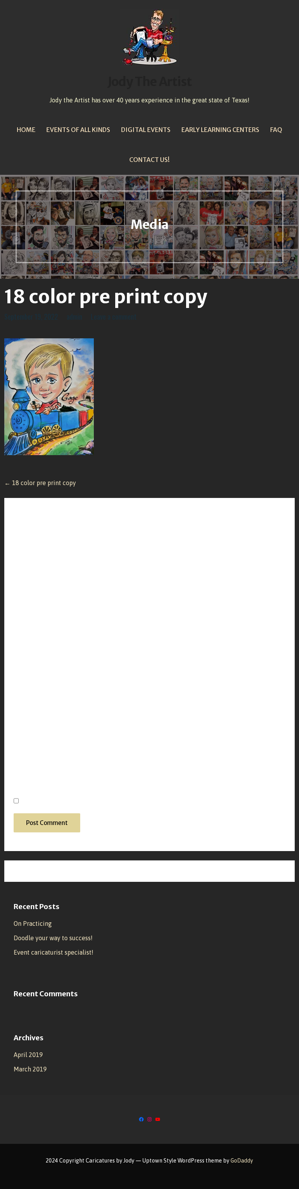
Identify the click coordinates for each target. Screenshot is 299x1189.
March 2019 (30, 1069)
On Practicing (33, 923)
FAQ (276, 130)
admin (74, 316)
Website (26, 761)
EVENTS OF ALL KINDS (78, 130)
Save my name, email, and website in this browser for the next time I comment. (145, 801)
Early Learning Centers (220, 130)
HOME (26, 130)
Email (25, 719)
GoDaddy (241, 1160)
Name (25, 677)
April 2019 (28, 1054)
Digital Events (146, 130)
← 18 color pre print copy (40, 482)
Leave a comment (114, 316)
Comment (32, 554)
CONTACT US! (149, 160)
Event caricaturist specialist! (53, 952)
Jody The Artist (149, 82)
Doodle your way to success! (53, 937)
